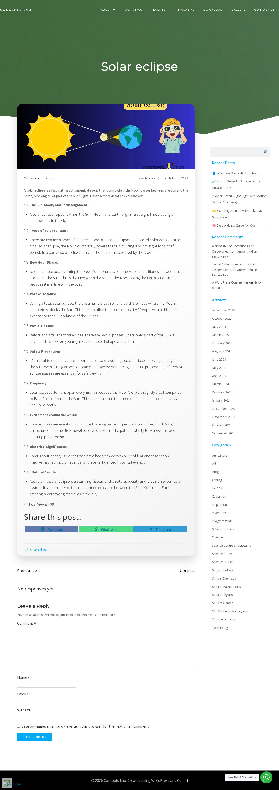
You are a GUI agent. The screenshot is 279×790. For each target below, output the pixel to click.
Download (213, 9)
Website (24, 710)
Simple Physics (222, 595)
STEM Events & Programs (230, 611)
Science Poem (222, 554)
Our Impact (135, 9)
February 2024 (222, 392)
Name (23, 677)
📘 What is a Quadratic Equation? (235, 173)
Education (219, 496)
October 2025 (221, 318)
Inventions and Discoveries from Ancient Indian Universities (234, 251)
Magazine (186, 9)
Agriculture (219, 455)
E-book (217, 488)
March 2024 (220, 384)
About (106, 9)
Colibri (182, 780)
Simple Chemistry (224, 578)
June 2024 (219, 359)
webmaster (149, 178)
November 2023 (223, 417)
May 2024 (219, 368)
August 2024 (221, 351)
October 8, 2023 (176, 178)
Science (48, 178)
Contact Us (264, 9)
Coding (217, 480)
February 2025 (222, 343)
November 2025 (223, 310)
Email (23, 693)
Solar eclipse (39, 550)
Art (214, 463)
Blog (215, 472)
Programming (221, 521)
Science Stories (222, 562)
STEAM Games (222, 603)
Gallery (238, 9)
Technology (220, 627)
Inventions (219, 513)
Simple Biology (222, 570)
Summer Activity (223, 619)
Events (159, 9)
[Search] (265, 152)
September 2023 (223, 433)
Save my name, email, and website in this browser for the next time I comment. (85, 726)
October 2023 (221, 425)
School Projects (223, 529)
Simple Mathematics (226, 587)
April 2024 (219, 376)
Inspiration (219, 505)
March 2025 (220, 335)
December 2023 (223, 409)
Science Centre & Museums (231, 545)
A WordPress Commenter (230, 282)
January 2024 (221, 400)
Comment (26, 623)
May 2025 (219, 326)
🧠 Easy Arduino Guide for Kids (234, 225)
